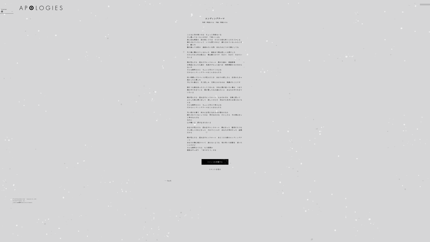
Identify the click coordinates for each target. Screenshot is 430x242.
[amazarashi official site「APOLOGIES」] (40, 8)
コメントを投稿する (215, 162)
